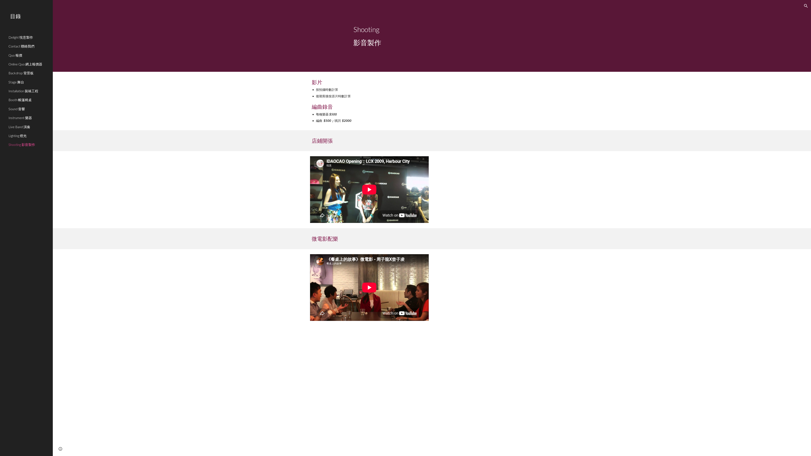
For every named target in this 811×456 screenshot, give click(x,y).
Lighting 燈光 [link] (17, 136)
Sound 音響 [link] (16, 109)
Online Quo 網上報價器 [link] (25, 64)
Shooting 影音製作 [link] (21, 144)
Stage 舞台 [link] (16, 82)
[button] (806, 6)
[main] (432, 36)
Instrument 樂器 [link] (20, 118)
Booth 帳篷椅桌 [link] (20, 100)
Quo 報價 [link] (15, 55)
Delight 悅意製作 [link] (20, 37)
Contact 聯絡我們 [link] (21, 46)
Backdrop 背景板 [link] (21, 73)
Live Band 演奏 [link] (19, 127)
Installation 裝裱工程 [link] (23, 91)
